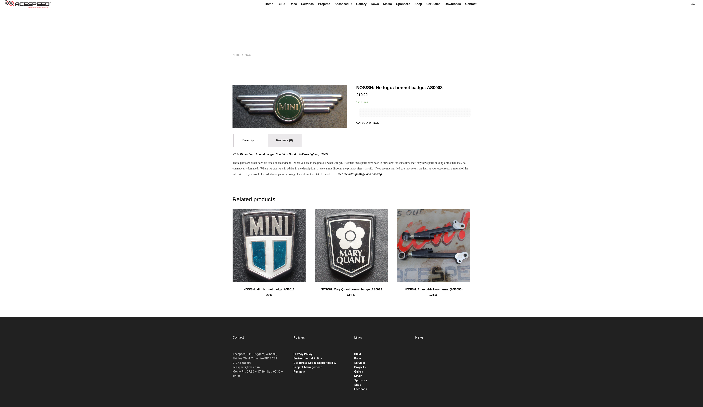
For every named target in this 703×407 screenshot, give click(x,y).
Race (357, 358)
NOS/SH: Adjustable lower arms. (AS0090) (433, 289)
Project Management (307, 367)
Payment (299, 371)
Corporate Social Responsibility (314, 363)
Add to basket (415, 112)
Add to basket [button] (351, 281)
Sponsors (360, 380)
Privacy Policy (302, 354)
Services (360, 363)
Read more (269, 281)
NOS (248, 54)
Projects (360, 367)
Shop (358, 385)
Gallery (358, 371)
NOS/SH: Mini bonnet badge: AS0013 (269, 289)
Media (358, 376)
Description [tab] (250, 140)
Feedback (360, 389)
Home (236, 54)
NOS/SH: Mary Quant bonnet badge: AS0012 (351, 289)
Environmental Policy (307, 358)
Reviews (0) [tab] (284, 140)
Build (357, 354)
